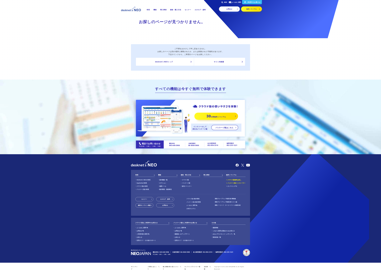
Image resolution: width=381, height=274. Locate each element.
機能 (155, 10)
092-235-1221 (232, 145)
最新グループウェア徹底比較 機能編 (225, 198)
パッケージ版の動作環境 (194, 202)
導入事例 (163, 10)
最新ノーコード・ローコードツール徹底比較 (228, 205)
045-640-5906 (174, 145)
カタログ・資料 (200, 10)
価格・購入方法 (175, 10)
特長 (148, 10)
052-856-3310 (212, 145)
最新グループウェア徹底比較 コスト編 (226, 202)
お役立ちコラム (191, 208)
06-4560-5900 (193, 145)
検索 (225, 2)
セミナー (188, 10)
